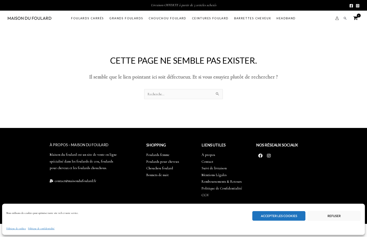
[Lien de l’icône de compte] (337, 18)
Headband (286, 18)
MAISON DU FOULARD (29, 18)
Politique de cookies (16, 228)
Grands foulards (126, 18)
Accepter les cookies (279, 216)
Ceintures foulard (210, 18)
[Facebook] (351, 6)
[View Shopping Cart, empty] (355, 18)
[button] (345, 18)
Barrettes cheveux (252, 18)
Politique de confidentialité (41, 228)
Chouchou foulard (167, 18)
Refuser (334, 216)
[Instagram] (358, 6)
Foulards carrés (87, 18)
